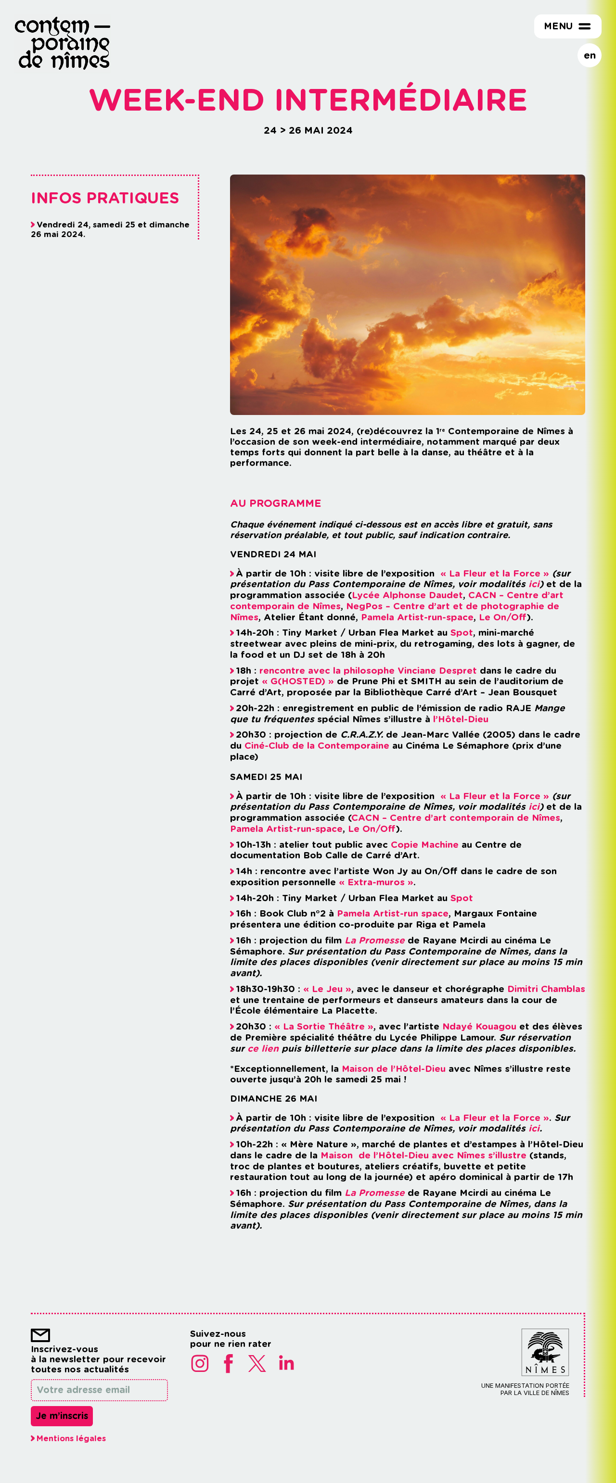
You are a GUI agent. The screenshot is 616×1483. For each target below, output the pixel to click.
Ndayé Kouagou (479, 1026)
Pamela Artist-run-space (417, 617)
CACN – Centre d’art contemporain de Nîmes (455, 817)
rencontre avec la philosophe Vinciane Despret (368, 670)
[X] (257, 1364)
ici (533, 584)
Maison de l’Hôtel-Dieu (394, 1068)
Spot (461, 632)
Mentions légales (71, 1438)
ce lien (263, 1048)
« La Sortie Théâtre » (323, 1026)
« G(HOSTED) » (298, 681)
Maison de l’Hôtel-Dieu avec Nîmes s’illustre (423, 1155)
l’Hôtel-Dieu (460, 719)
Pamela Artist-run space (393, 913)
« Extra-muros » (376, 882)
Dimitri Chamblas (546, 988)
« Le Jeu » (327, 988)
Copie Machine (425, 844)
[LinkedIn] (286, 1364)
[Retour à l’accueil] (62, 70)
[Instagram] (199, 1364)
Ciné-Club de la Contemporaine (316, 745)
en (590, 55)
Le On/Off (503, 617)
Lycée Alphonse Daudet (407, 595)
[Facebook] (228, 1364)
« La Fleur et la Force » (494, 573)
